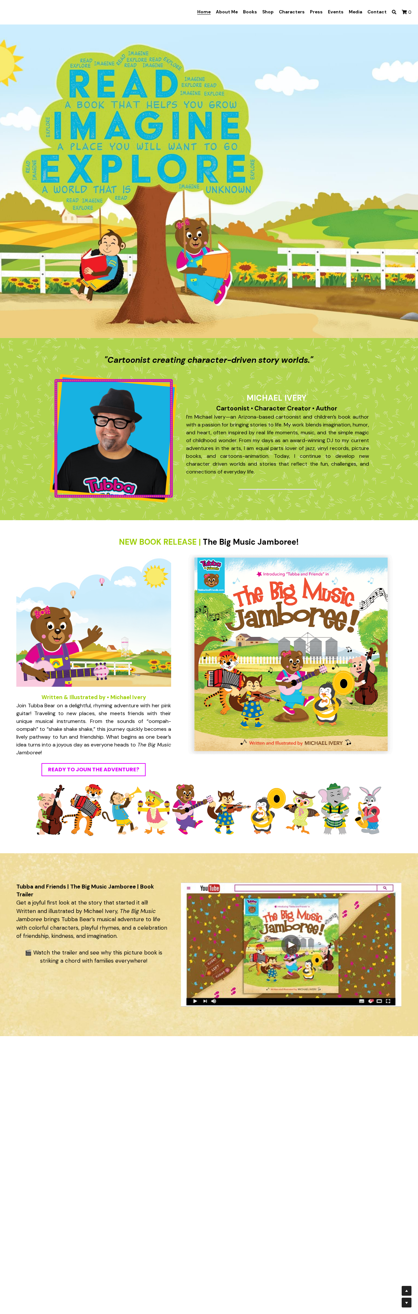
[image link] (112, 438)
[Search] (394, 12)
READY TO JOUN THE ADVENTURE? (93, 769)
